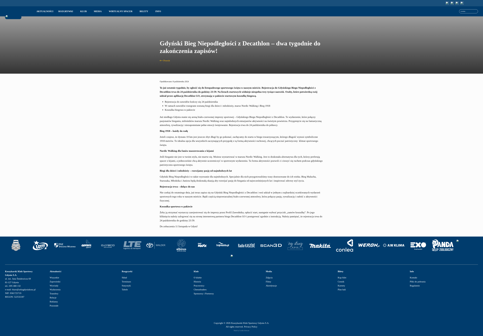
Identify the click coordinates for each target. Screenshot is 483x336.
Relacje (53, 297)
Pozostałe (54, 305)
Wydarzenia (55, 289)
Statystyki (126, 285)
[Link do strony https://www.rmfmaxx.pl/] (202, 245)
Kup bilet (342, 277)
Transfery (54, 293)
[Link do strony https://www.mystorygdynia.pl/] (295, 245)
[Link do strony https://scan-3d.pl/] (271, 245)
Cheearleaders (200, 289)
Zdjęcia (269, 277)
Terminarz (126, 281)
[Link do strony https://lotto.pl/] (40, 245)
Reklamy (54, 301)
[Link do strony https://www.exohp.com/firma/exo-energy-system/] (418, 245)
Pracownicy (199, 285)
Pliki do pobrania (418, 281)
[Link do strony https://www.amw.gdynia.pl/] (16, 245)
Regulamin (415, 285)
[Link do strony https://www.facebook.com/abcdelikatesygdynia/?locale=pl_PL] (467, 245)
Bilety (144, 11)
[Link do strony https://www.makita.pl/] (320, 245)
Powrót (166, 60)
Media (98, 11)
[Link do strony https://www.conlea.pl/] (344, 245)
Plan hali (342, 289)
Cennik (341, 281)
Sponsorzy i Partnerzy (204, 293)
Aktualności (44, 11)
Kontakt (413, 277)
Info (158, 11)
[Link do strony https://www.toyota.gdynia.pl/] (157, 245)
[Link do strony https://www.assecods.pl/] (107, 245)
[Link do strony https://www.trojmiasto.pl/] (223, 245)
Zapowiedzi (55, 281)
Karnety (341, 285)
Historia (197, 281)
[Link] (447, 3)
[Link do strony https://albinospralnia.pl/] (181, 245)
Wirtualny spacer (120, 11)
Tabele (125, 289)
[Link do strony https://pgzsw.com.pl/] (65, 245)
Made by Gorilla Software (241, 330)
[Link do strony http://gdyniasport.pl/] (86, 245)
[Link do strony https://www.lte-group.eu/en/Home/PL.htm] (132, 245)
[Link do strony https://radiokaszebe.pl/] (246, 245)
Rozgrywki (65, 11)
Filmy (268, 281)
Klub (83, 11)
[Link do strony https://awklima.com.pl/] (393, 245)
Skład (124, 277)
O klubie (198, 277)
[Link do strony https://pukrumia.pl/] (241, 258)
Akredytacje (271, 285)
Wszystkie (54, 277)
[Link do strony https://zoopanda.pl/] (442, 245)
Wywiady (54, 285)
